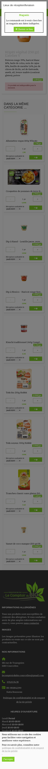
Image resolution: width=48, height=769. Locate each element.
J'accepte (8, 759)
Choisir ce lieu (25, 29)
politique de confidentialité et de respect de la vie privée (23, 749)
